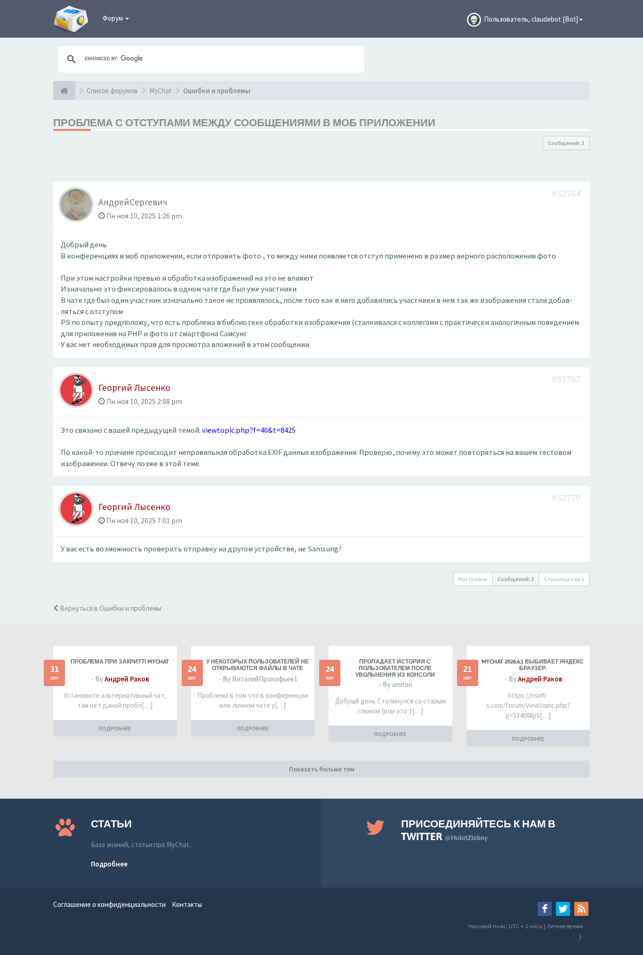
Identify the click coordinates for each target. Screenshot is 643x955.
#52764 (567, 193)
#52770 (567, 497)
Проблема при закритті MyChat (120, 661)
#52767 (567, 379)
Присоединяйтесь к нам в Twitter (478, 829)
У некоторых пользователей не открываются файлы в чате (257, 665)
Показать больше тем (321, 769)
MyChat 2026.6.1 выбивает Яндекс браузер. (533, 665)
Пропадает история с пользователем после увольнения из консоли (395, 668)
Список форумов (112, 90)
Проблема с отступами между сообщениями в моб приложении (244, 122)
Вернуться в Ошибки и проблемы (109, 608)
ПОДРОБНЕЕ (115, 728)
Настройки (472, 579)
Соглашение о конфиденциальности (109, 904)
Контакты (187, 904)
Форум (113, 18)
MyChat (160, 90)
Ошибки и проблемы (216, 90)
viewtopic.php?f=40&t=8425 (249, 430)
